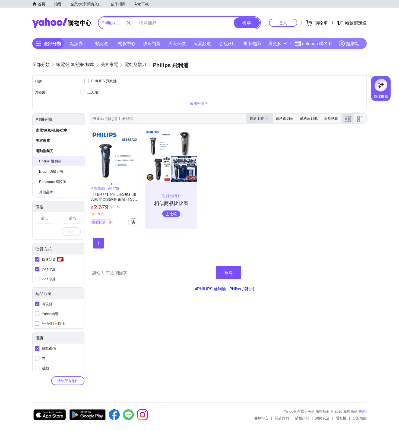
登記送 (101, 43)
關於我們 (282, 417)
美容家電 (43, 140)
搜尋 (228, 272)
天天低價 (177, 43)
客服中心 (261, 417)
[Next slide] (137, 156)
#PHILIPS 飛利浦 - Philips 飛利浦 (224, 288)
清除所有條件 (67, 380)
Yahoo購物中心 (61, 22)
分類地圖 (360, 417)
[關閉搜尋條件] (128, 23)
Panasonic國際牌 (52, 181)
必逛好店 (227, 43)
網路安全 (322, 417)
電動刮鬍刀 (44, 150)
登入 (283, 23)
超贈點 (352, 43)
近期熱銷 (331, 118)
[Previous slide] (92, 156)
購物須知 (302, 417)
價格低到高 (284, 118)
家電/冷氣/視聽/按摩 (51, 130)
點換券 (76, 43)
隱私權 (341, 417)
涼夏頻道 (202, 43)
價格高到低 (309, 118)
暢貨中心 (126, 43)
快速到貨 (151, 43)
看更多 (274, 43)
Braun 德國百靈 (51, 171)
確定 (71, 231)
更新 (362, 411)
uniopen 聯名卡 (317, 43)
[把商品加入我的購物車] (133, 221)
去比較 (171, 213)
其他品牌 (46, 191)
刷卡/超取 (252, 43)
